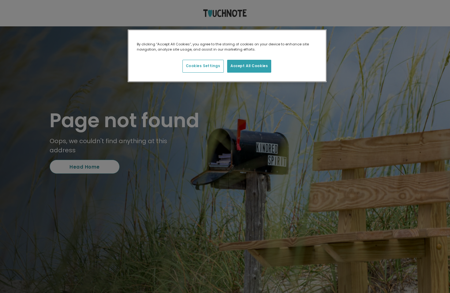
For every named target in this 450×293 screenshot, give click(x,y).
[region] (227, 55)
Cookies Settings (203, 65)
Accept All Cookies (249, 65)
